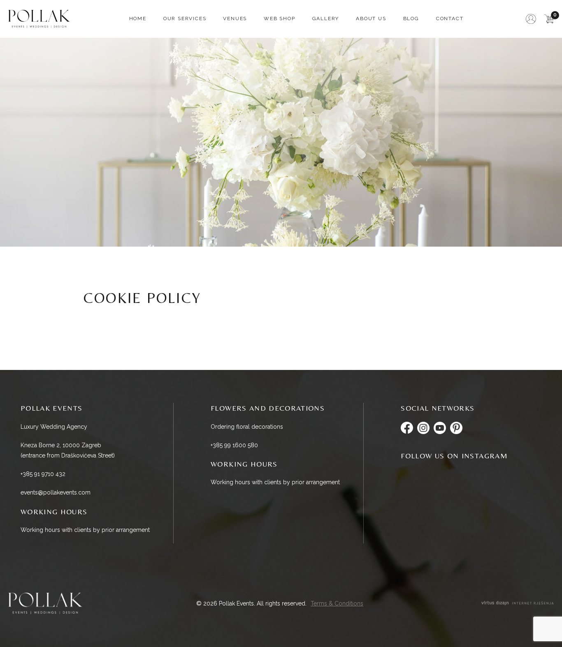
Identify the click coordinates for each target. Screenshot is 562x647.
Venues (235, 18)
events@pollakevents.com (56, 492)
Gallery (325, 18)
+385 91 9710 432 (43, 474)
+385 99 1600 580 (234, 445)
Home (137, 18)
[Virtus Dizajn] (517, 603)
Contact (450, 18)
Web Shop (279, 18)
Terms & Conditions (337, 603)
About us (371, 18)
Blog (411, 18)
